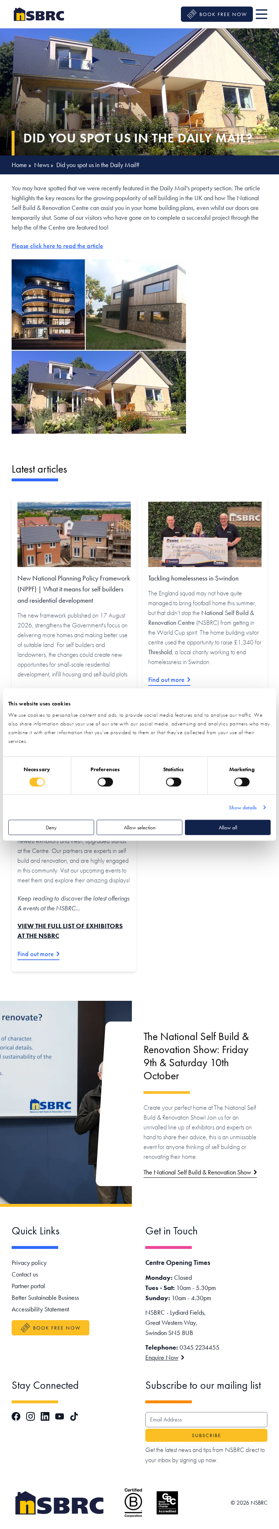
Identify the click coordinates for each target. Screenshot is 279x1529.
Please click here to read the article (57, 246)
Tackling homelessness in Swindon (193, 578)
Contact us (25, 1274)
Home (19, 165)
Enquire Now (161, 1357)
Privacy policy (29, 1262)
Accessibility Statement (40, 1309)
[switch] (105, 781)
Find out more (166, 679)
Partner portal (28, 1286)
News (41, 165)
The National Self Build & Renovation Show (197, 1172)
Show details (242, 807)
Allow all (228, 827)
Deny (51, 827)
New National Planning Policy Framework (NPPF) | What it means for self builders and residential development (73, 589)
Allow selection (139, 827)
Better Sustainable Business (45, 1297)
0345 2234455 (199, 1347)
